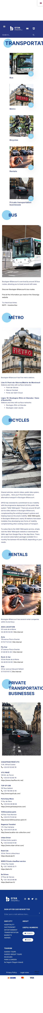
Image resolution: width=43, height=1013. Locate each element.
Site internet (18, 632)
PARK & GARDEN (10, 960)
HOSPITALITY (9, 925)
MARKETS (8, 935)
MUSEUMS (8, 957)
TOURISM (8, 948)
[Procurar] (33, 35)
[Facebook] (29, 898)
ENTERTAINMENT (10, 930)
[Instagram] (25, 898)
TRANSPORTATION (11, 932)
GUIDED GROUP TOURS (13, 954)
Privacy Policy (11, 972)
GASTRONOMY (9, 927)
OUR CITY (8, 921)
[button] (4, 26)
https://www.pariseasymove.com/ (13, 807)
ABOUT (26, 921)
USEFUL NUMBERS (30, 927)
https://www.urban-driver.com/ (12, 845)
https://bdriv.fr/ (6, 869)
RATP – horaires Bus (9, 305)
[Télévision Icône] (36, 898)
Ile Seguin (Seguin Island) (13, 962)
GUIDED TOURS (10, 952)
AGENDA (7, 938)
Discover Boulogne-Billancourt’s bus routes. (18, 289)
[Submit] (36, 914)
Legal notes (24, 972)
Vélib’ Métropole (34, 516)
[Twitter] (32, 898)
